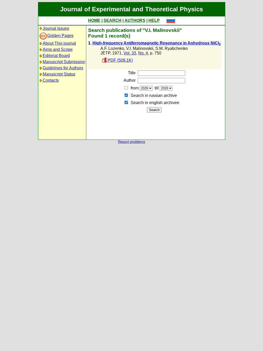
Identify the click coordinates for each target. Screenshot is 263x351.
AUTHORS (135, 20)
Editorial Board (56, 55)
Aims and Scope (58, 49)
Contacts (51, 80)
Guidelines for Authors (63, 68)
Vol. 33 (130, 53)
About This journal (59, 43)
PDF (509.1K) (120, 60)
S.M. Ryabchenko (171, 48)
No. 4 (143, 53)
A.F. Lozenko (112, 48)
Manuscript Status (59, 74)
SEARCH (112, 20)
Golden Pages (60, 35)
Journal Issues (56, 28)
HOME (94, 20)
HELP (154, 20)
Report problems (131, 142)
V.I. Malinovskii (139, 48)
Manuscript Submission (64, 62)
